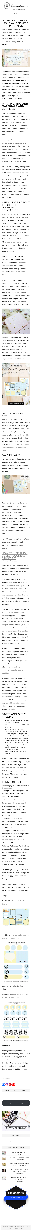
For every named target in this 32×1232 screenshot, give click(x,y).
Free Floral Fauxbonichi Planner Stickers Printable (19, 1179)
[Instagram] (6, 1084)
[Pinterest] (10, 1084)
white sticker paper (16, 586)
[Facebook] (3, 1084)
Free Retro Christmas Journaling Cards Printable (19, 1171)
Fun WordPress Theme (21, 1226)
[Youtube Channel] (13, 1084)
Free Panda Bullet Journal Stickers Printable (16, 23)
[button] (16, 13)
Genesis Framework (15, 1228)
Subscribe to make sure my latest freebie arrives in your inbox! (16, 1103)
